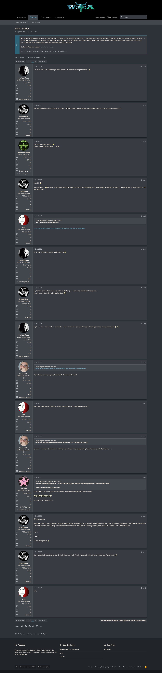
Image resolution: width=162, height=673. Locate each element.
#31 (145, 67)
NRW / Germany (25, 507)
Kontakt (62, 657)
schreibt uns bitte (46, 47)
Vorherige (20, 61)
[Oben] (142, 666)
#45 (144, 588)
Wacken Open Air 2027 (27, 667)
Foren (61, 653)
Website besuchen (25, 397)
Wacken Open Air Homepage (69, 649)
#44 (144, 552)
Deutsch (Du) (44, 667)
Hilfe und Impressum (129, 667)
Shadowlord (23, 117)
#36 (144, 249)
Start (139, 667)
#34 (144, 180)
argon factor (21, 31)
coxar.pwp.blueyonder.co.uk (28, 174)
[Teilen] (141, 67)
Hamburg (28, 135)
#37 (144, 288)
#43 (144, 516)
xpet (23, 227)
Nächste (42, 61)
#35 (144, 216)
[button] (51, 17)
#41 (145, 436)
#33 (144, 141)
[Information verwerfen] (144, 38)
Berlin (29, 394)
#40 (144, 403)
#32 (144, 105)
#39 (144, 362)
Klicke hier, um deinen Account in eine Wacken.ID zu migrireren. (44, 51)
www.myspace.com (25, 99)
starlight (23, 489)
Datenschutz (116, 667)
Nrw (29, 96)
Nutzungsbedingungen (103, 667)
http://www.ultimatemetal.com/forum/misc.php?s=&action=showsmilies (59, 228)
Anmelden (107, 649)
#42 (144, 477)
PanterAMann (24, 78)
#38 (144, 324)
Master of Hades (24, 153)
